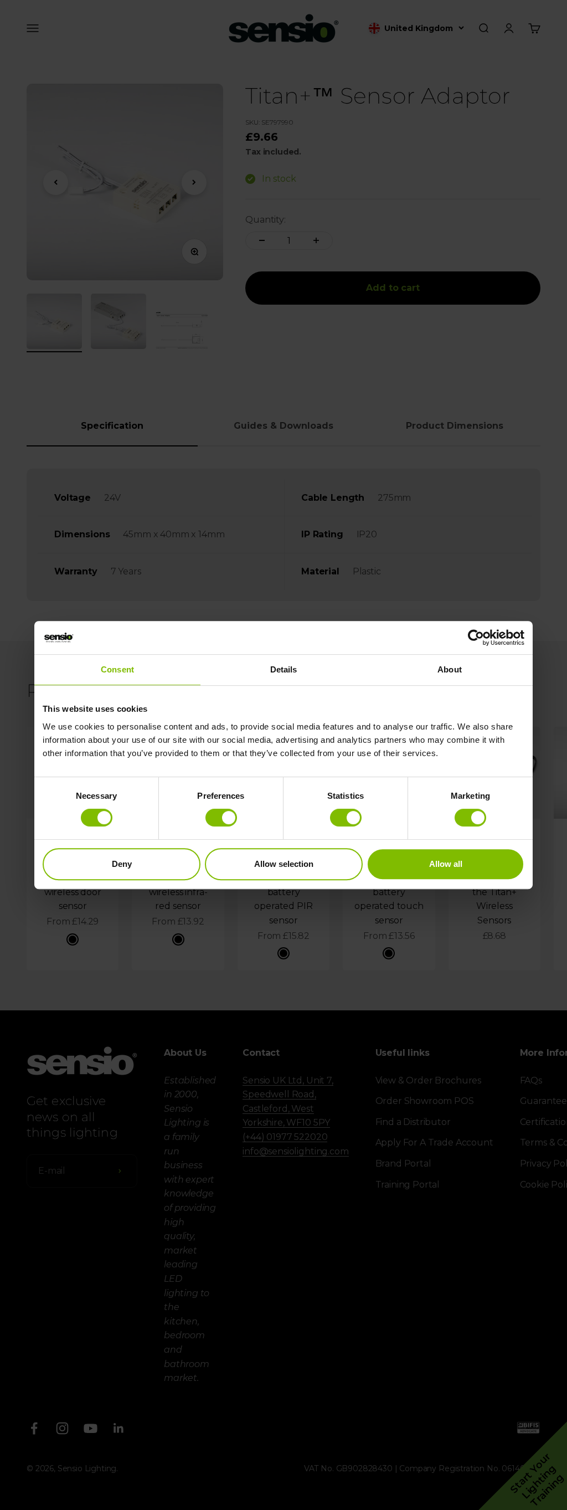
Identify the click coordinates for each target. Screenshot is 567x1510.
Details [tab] (283, 669)
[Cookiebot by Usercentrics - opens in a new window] (475, 637)
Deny (122, 864)
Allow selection (283, 864)
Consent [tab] (117, 669)
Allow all (445, 864)
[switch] (221, 817)
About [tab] (449, 669)
